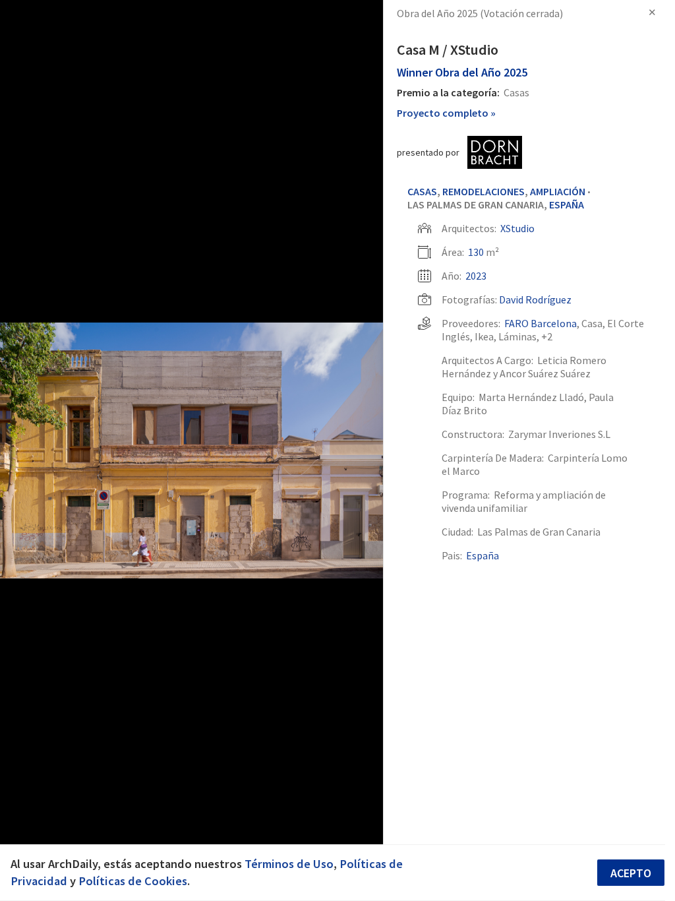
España (566, 204)
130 (476, 252)
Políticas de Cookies (132, 880)
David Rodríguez (535, 299)
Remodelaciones (483, 191)
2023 (475, 275)
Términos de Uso (289, 863)
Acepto (630, 873)
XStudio (517, 228)
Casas (422, 191)
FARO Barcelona (540, 323)
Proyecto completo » (446, 112)
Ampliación (557, 191)
